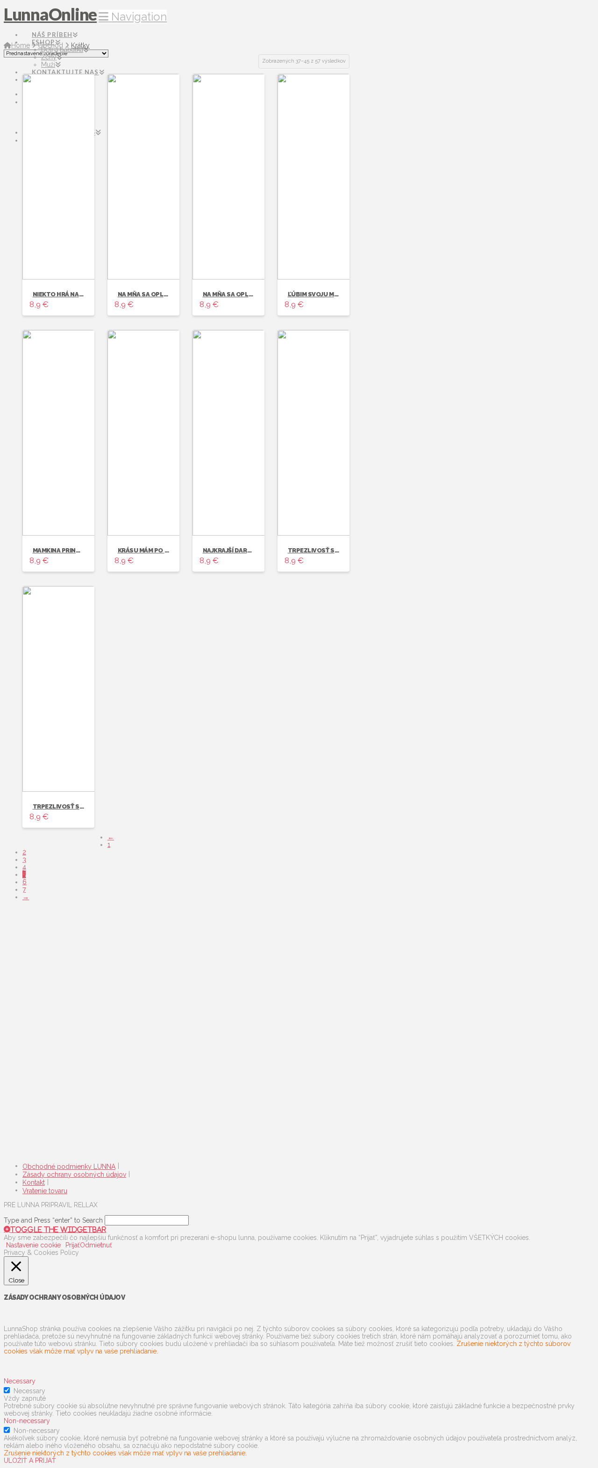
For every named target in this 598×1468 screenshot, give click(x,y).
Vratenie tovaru (44, 1191)
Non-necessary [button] (27, 1421)
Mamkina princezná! (66, 550)
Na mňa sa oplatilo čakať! (161, 294)
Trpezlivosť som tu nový (330, 550)
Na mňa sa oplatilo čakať (245, 294)
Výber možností (57, 264)
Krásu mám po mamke (152, 550)
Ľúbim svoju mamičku (322, 294)
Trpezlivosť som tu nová (75, 806)
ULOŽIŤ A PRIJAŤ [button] (30, 1460)
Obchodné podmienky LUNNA (68, 1166)
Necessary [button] (20, 1381)
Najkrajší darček (231, 550)
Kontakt (33, 1182)
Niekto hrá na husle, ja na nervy (86, 294)
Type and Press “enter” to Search (53, 1220)
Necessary (29, 1391)
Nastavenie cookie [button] (33, 1245)
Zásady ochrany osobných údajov (74, 1174)
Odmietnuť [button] (96, 1245)
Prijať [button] (72, 1245)
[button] (133, 16)
